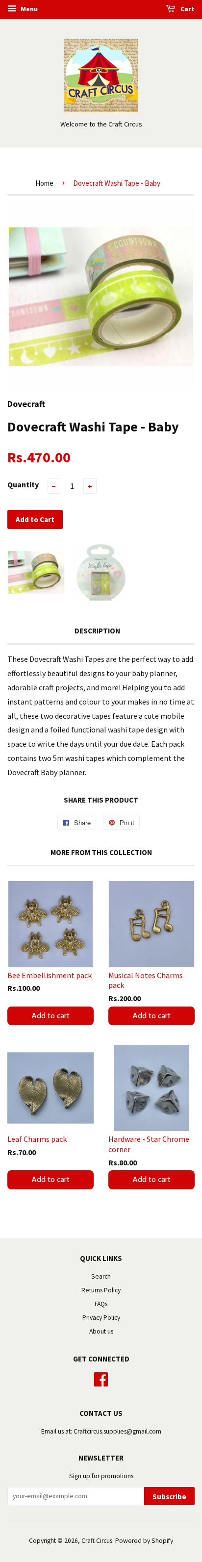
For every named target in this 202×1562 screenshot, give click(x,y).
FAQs (101, 1304)
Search (101, 1276)
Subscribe (169, 1496)
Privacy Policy (101, 1317)
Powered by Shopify (144, 1541)
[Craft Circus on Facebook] (101, 1378)
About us (101, 1331)
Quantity (23, 484)
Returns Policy (101, 1290)
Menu (28, 8)
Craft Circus (96, 1541)
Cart (187, 8)
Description (97, 630)
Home (44, 183)
